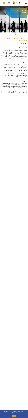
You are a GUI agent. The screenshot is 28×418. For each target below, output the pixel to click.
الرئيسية (25, 34)
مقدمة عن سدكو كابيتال (17, 34)
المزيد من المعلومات (11, 414)
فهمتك (14, 416)
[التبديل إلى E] (4, 3)
